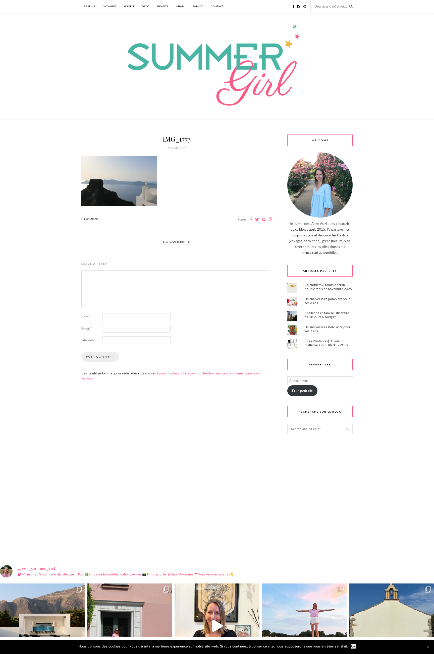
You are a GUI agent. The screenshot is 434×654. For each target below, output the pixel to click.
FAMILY (198, 6)
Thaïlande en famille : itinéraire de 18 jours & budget (327, 315)
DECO (145, 6)
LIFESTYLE (88, 6)
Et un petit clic (302, 391)
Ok (353, 646)
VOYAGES (110, 6)
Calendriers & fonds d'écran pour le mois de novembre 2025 (328, 287)
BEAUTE (163, 6)
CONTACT (217, 6)
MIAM (180, 6)
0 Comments (89, 219)
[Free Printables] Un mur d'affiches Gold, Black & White (326, 343)
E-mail (86, 328)
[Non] (427, 646)
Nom (85, 317)
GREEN (129, 6)
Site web (87, 340)
